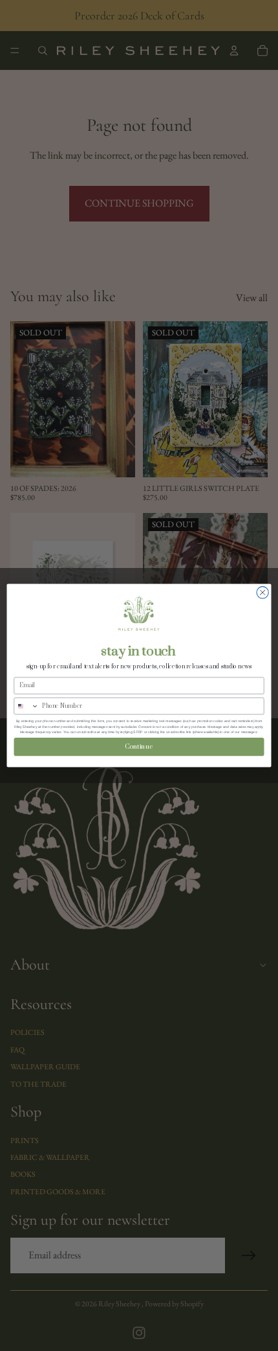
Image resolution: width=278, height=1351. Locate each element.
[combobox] (26, 706)
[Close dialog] (262, 592)
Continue (139, 746)
